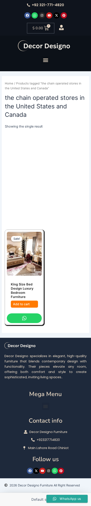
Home (9, 83)
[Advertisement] (45, 176)
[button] (45, 60)
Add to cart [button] (21, 304)
